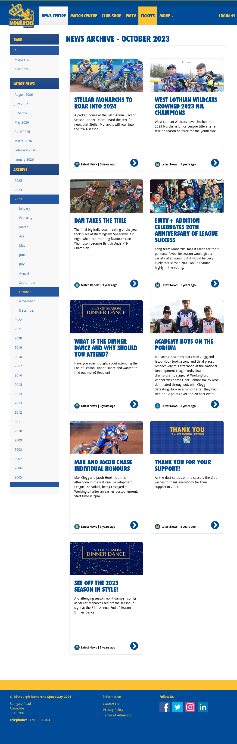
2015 (18, 384)
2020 (18, 338)
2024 (18, 190)
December (27, 310)
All (17, 50)
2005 (18, 477)
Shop (112, 16)
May (22, 245)
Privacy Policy (113, 709)
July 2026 (21, 104)
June (22, 254)
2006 (18, 468)
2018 (18, 356)
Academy (21, 69)
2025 (18, 180)
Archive (20, 169)
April (22, 236)
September (27, 282)
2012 (18, 412)
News (54, 16)
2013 (18, 403)
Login (225, 16)
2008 (18, 449)
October (25, 292)
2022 (18, 319)
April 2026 (22, 131)
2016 (18, 375)
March (23, 227)
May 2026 (22, 122)
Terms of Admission (117, 715)
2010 (18, 431)
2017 (18, 366)
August (24, 273)
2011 (18, 421)
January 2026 (24, 159)
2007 (18, 459)
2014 (18, 394)
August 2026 (24, 94)
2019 (18, 347)
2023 (18, 199)
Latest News (24, 83)
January (24, 208)
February (25, 217)
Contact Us (111, 704)
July (22, 264)
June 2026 (22, 113)
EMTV (131, 16)
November (27, 301)
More (165, 16)
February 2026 (25, 150)
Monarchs (22, 59)
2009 (18, 440)
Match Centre (83, 16)
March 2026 (23, 141)
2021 (18, 329)
